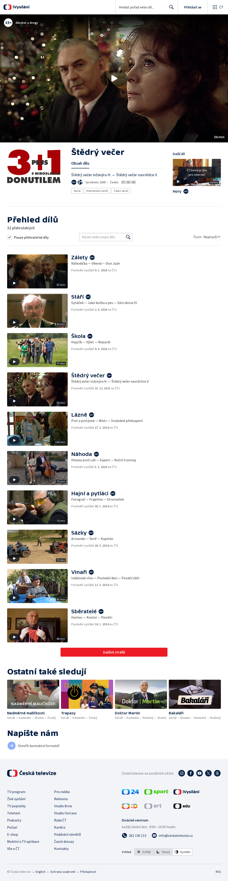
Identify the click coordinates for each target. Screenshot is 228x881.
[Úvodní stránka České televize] (32, 773)
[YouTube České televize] (199, 773)
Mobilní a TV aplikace (23, 841)
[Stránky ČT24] (130, 793)
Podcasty (14, 820)
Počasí (12, 827)
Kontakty (61, 848)
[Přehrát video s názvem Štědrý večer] (114, 78)
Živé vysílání (16, 799)
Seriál (77, 190)
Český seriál (121, 190)
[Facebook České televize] (190, 773)
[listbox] (163, 852)
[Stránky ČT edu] (181, 807)
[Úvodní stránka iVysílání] (21, 7)
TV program (16, 791)
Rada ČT (60, 820)
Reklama (61, 799)
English (40, 872)
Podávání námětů (67, 834)
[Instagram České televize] (181, 773)
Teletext (13, 813)
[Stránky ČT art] (152, 807)
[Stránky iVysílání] (186, 793)
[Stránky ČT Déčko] (130, 807)
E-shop (12, 834)
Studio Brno (63, 806)
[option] (143, 852)
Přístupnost (88, 872)
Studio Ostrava (65, 813)
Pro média (62, 791)
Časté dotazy (64, 841)
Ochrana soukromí (62, 872)
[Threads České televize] (217, 773)
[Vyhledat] (128, 237)
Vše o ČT (13, 848)
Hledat (171, 7)
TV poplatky (16, 806)
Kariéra (59, 827)
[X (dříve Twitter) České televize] (208, 773)
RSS (218, 872)
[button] (114, 78)
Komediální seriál (97, 190)
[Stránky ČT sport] (156, 793)
